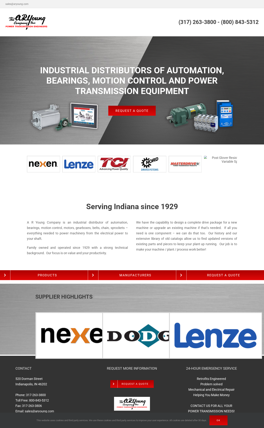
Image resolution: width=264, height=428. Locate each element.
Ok (218, 420)
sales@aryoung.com (16, 4)
